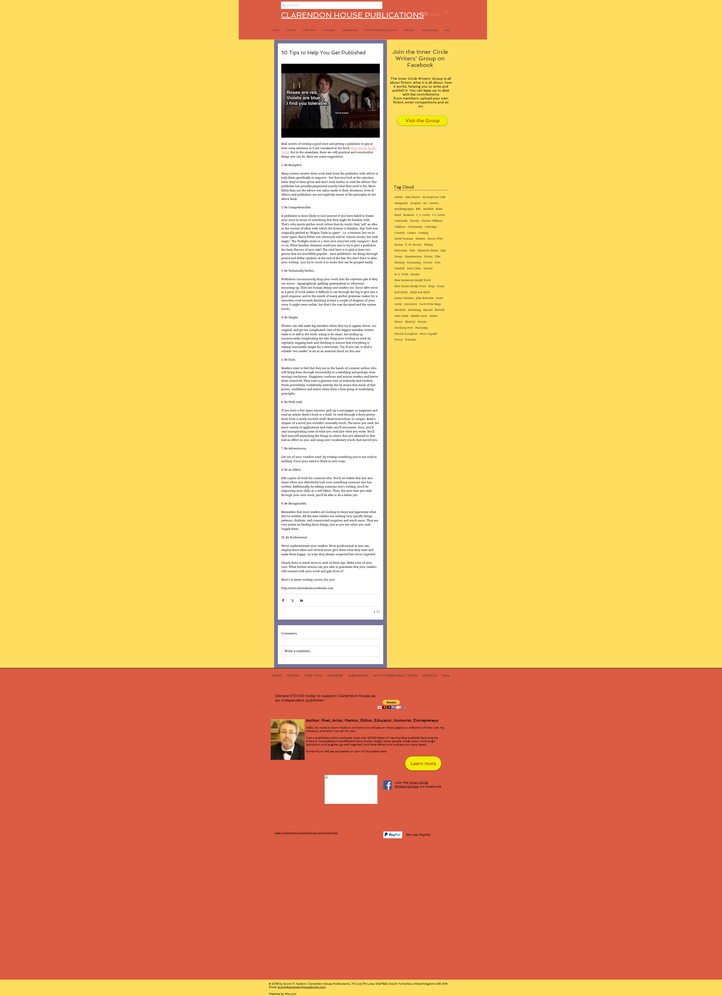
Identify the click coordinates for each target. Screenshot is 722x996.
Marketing (414, 310)
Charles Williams (432, 220)
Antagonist (401, 203)
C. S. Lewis (423, 215)
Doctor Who (435, 238)
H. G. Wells (401, 274)
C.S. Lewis (438, 215)
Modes (433, 316)
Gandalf (399, 268)
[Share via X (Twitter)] (292, 600)
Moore (398, 321)
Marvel (427, 310)
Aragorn (415, 203)
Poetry (398, 339)
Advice (398, 197)
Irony (440, 286)
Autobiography (404, 209)
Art (425, 203)
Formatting (414, 262)
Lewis (398, 304)
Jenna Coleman (404, 298)
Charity (414, 220)
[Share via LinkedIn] (301, 600)
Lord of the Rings (430, 304)
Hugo (431, 286)
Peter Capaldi (428, 333)
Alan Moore (412, 197)
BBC (418, 209)
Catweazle (400, 220)
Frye (438, 262)
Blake (439, 209)
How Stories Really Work (410, 286)
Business (408, 215)
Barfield (428, 209)
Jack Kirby (401, 292)
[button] (446, 11)
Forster (427, 262)
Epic (443, 250)
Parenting (421, 327)
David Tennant (403, 238)
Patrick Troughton (406, 333)
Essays (398, 256)
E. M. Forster (413, 244)
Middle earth (419, 316)
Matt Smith (401, 316)
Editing (428, 244)
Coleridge (431, 226)
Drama (398, 244)
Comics (411, 232)
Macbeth (400, 310)
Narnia (422, 321)
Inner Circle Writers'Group (411, 784)
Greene (428, 268)
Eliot (412, 250)
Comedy (399, 232)
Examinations (413, 256)
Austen (434, 203)
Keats (439, 298)
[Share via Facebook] (283, 600)
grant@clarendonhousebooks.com (302, 987)
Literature (410, 304)
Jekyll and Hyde (420, 292)
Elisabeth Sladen (427, 250)
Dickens (420, 238)
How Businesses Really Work (412, 280)
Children (400, 226)
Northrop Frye (403, 327)
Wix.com (290, 994)
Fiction (428, 256)
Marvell (439, 310)
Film (437, 256)
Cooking (423, 232)
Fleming (399, 262)
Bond (397, 215)
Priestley (410, 339)
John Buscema (425, 298)
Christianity (415, 226)
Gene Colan (414, 268)
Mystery (410, 321)
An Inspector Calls (433, 197)
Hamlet (415, 274)
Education (400, 250)
